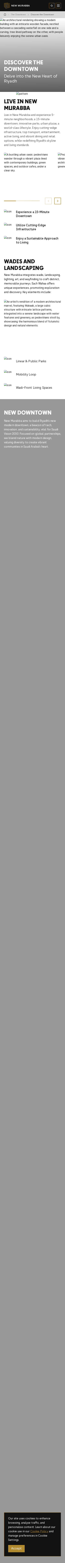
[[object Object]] (5, 15)
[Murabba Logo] (10, 6)
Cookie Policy (39, 1531)
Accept (16, 1548)
